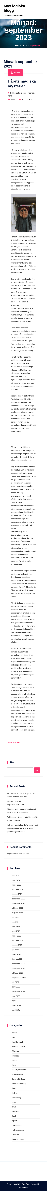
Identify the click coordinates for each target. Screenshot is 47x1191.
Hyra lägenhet (18, 1074)
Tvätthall (15, 1135)
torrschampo (16, 331)
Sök (12, 762)
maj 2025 (16, 926)
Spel (14, 1116)
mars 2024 (16, 954)
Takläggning (17, 1125)
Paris (14, 1088)
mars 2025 (16, 936)
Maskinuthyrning (19, 1084)
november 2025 (18, 903)
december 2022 (18, 991)
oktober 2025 (17, 908)
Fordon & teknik (18, 1046)
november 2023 (18, 968)
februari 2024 (17, 959)
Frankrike (16, 1056)
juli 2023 (15, 982)
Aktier (14, 1033)
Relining (15, 1093)
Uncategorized (18, 1139)
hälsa (14, 1060)
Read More (13, 742)
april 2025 (16, 931)
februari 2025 (17, 940)
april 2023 (16, 987)
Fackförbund (17, 1042)
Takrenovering (18, 1130)
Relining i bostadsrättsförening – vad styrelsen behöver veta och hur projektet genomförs (22, 828)
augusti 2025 (17, 913)
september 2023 (19, 977)
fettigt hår (23, 282)
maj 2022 (16, 996)
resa (14, 1102)
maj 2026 (16, 880)
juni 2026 (15, 876)
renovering (16, 1097)
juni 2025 (15, 922)
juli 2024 (15, 950)
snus (14, 1107)
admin (17, 73)
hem (14, 1065)
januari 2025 (17, 945)
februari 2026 (17, 889)
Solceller (15, 1111)
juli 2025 (15, 917)
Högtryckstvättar (19, 1070)
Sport (14, 1121)
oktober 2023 (17, 973)
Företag (15, 1051)
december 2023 (18, 964)
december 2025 (18, 899)
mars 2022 (16, 1005)
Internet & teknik (19, 1079)
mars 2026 (16, 885)
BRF (13, 1037)
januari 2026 (17, 894)
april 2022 (16, 1001)
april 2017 (16, 1010)
